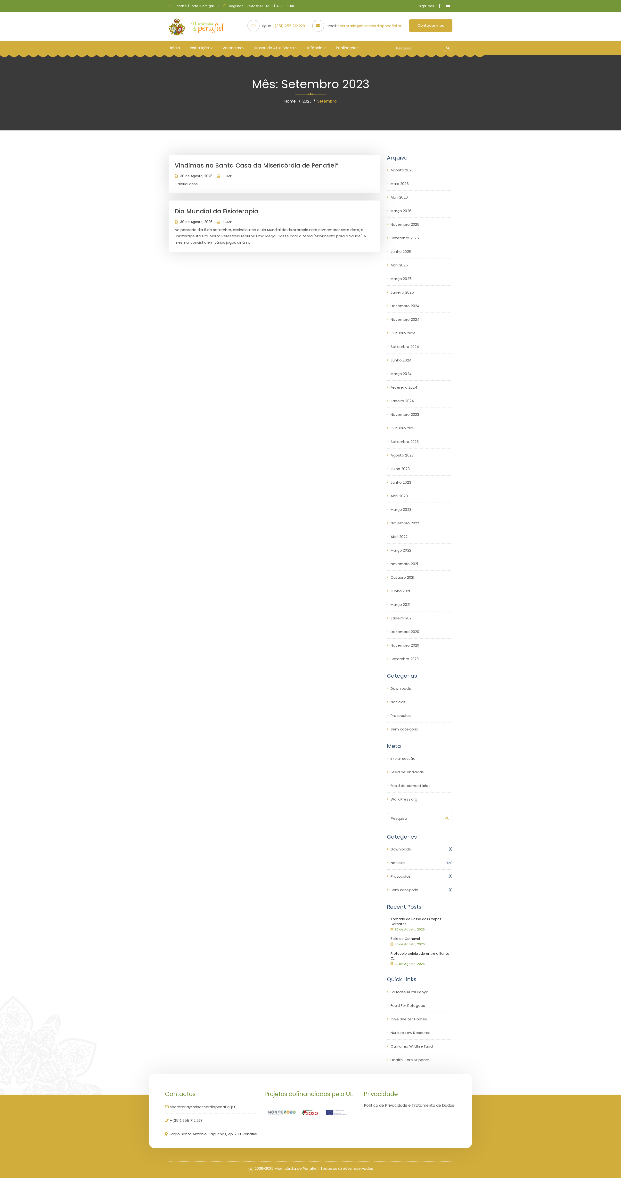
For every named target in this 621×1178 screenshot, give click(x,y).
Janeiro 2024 (402, 400)
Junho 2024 (401, 360)
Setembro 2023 (405, 441)
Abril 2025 (399, 265)
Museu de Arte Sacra (274, 48)
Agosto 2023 (402, 455)
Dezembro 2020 (405, 631)
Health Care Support (410, 1059)
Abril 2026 (399, 197)
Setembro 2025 (405, 237)
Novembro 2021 (404, 563)
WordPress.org (404, 799)
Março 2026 (401, 210)
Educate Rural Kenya (409, 991)
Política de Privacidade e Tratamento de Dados (409, 1105)
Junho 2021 (400, 590)
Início (175, 48)
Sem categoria (404, 729)
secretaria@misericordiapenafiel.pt (370, 25)
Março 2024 (401, 373)
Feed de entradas (407, 772)
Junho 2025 (401, 251)
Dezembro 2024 (405, 305)
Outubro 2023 (403, 428)
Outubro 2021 (402, 577)
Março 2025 (401, 278)
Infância (314, 48)
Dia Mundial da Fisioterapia (216, 211)
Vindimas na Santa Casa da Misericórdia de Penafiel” (257, 165)
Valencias (231, 48)
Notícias (398, 702)
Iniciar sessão (403, 758)
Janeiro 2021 (402, 618)
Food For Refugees (408, 1005)
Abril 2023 (399, 495)
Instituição (199, 48)
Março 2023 (401, 509)
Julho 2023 (400, 468)
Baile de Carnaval (405, 938)
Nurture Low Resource (411, 1032)
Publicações (347, 48)
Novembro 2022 (405, 523)
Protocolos (401, 715)
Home (290, 101)
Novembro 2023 (405, 414)
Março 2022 (401, 550)
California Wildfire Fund (412, 1046)
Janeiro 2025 (402, 292)
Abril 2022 (399, 536)
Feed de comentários (411, 785)
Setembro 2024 (405, 346)
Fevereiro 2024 (404, 387)
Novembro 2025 (405, 224)
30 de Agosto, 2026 (196, 176)
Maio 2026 (400, 183)
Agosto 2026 (402, 170)
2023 (306, 101)
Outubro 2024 (403, 333)
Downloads (401, 688)
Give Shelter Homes (409, 1019)
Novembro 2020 (405, 645)
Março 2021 (400, 604)
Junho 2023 (401, 482)
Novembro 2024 (405, 319)
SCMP (227, 176)
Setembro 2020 (405, 658)
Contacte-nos (430, 25)
